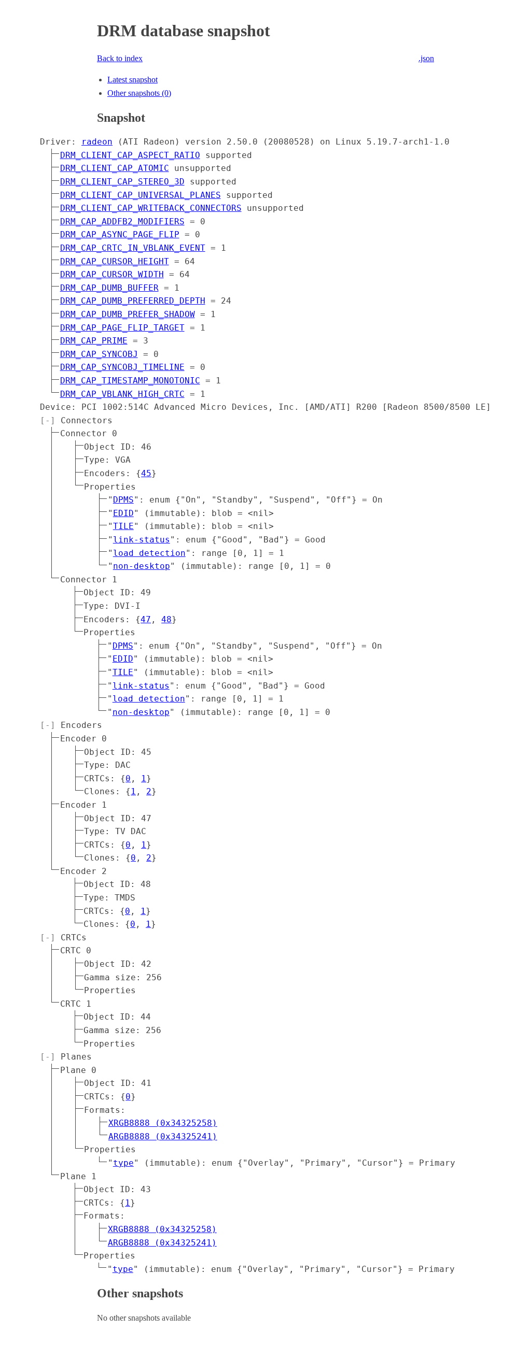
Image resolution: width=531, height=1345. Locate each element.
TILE (123, 526)
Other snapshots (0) (139, 93)
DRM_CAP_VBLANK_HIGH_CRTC (122, 394)
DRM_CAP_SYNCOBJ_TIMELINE (122, 367)
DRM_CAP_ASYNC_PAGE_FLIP (119, 234)
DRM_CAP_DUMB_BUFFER (109, 288)
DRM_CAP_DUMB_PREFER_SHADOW (127, 314)
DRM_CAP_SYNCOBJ (99, 354)
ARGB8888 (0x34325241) (162, 1136)
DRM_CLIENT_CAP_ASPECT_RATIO (130, 155)
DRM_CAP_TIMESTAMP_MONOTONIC (130, 380)
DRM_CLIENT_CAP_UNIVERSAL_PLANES (140, 195)
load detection (149, 553)
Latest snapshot (132, 79)
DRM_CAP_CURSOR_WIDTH (112, 274)
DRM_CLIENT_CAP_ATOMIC (114, 168)
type (123, 1163)
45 (146, 473)
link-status (141, 540)
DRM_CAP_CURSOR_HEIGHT (114, 261)
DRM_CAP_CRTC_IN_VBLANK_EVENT (132, 248)
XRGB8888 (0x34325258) (162, 1123)
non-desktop (141, 566)
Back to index (120, 58)
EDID (123, 513)
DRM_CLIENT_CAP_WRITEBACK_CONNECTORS (151, 208)
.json (426, 58)
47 (146, 619)
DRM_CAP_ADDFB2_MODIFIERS (122, 221)
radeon (97, 142)
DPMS (123, 500)
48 (166, 619)
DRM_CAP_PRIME (94, 341)
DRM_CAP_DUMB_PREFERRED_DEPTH (132, 301)
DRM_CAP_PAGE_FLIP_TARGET (122, 328)
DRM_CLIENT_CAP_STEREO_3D (122, 182)
